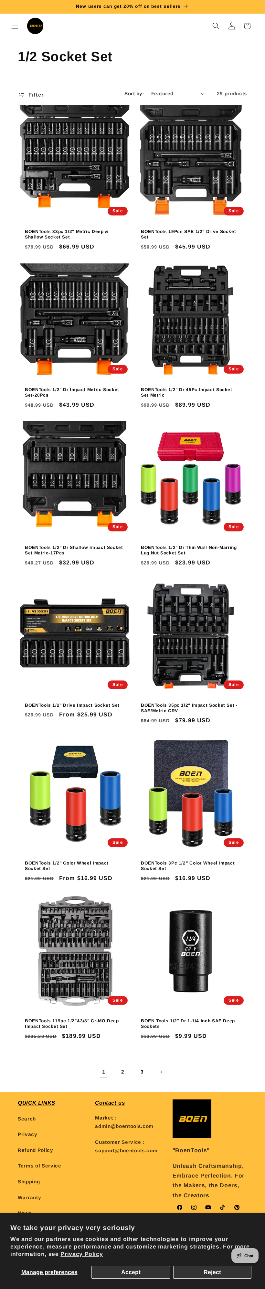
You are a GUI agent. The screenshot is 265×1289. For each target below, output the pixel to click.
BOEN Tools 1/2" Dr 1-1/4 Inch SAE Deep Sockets (188, 1023)
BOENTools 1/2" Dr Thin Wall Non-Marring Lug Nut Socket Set (189, 550)
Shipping (29, 1181)
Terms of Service (39, 1165)
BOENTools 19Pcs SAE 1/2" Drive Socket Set (188, 234)
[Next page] (161, 1072)
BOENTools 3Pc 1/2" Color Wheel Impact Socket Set (188, 866)
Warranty (29, 1197)
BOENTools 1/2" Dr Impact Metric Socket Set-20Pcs (72, 392)
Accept (131, 1272)
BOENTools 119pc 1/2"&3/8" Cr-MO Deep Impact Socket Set (72, 1023)
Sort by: (134, 93)
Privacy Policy (81, 1254)
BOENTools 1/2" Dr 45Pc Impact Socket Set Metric (186, 392)
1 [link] (104, 1072)
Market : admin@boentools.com (124, 1122)
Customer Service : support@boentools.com (126, 1146)
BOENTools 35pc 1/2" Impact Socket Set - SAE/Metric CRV (189, 708)
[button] (15, 26)
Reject (212, 1272)
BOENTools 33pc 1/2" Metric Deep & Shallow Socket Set (67, 234)
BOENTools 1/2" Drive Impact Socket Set (72, 705)
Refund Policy (35, 1150)
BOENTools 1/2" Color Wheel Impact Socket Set (67, 866)
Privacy (27, 1134)
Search (27, 1118)
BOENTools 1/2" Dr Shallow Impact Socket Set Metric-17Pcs (74, 550)
